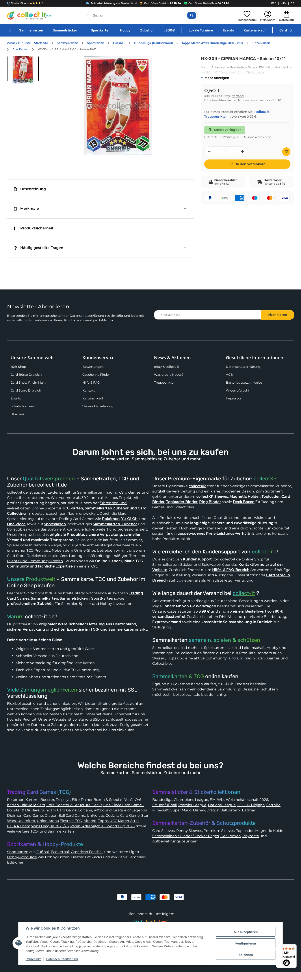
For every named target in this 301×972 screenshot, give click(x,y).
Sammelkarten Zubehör (107, 508)
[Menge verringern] (208, 151)
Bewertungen (93, 367)
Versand (238, 96)
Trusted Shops (20, 3)
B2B (273, 3)
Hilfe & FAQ (91, 382)
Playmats (250, 836)
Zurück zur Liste (19, 43)
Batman (249, 810)
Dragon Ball (216, 810)
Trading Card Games (123, 492)
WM (220, 800)
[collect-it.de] (29, 15)
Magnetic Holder (270, 831)
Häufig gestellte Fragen (41, 248)
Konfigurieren (245, 943)
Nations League (222, 805)
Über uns (17, 414)
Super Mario (180, 810)
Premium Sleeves (219, 831)
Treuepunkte (163, 382)
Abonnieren (277, 315)
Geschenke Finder (96, 375)
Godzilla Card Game (123, 815)
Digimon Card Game (25, 815)
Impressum (234, 398)
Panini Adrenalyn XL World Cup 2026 (102, 826)
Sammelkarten (31, 30)
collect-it (263, 552)
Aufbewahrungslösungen (174, 841)
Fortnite (273, 805)
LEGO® (169, 30)
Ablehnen (245, 955)
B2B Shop (18, 367)
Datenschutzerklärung (87, 316)
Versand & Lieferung (97, 406)
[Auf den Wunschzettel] (286, 151)
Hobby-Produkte (22, 857)
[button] (247, 15)
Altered (90, 821)
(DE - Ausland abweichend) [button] (254, 137)
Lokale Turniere (201, 30)
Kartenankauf (255, 30)
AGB (229, 375)
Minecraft (160, 810)
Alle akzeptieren (246, 932)
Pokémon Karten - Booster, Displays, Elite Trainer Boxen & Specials (65, 800)
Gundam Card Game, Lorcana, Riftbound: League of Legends (94, 810)
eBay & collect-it (166, 367)
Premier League (192, 805)
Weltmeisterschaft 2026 (247, 800)
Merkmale (29, 209)
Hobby (125, 30)
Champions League (191, 800)
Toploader (245, 831)
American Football (87, 852)
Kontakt (88, 390)
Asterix (234, 810)
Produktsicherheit (37, 228)
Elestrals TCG (71, 821)
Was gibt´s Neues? (168, 375)
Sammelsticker (65, 30)
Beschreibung (33, 189)
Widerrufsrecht (237, 390)
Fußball (43, 852)
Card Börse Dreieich (26, 375)
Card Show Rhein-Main (28, 382)
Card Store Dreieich (26, 390)
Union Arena (48, 821)
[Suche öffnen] (191, 15)
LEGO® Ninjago (251, 805)
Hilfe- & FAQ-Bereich (230, 570)
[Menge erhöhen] (242, 151)
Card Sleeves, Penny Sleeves (177, 831)
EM (213, 800)
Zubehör (147, 30)
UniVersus (96, 815)
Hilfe (283, 3)
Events (228, 30)
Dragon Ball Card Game (65, 815)
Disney (199, 810)
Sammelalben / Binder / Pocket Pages (185, 836)
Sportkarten (100, 30)
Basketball (60, 852)
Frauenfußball (164, 805)
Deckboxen (230, 836)
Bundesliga (162, 800)
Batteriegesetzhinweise (244, 382)
